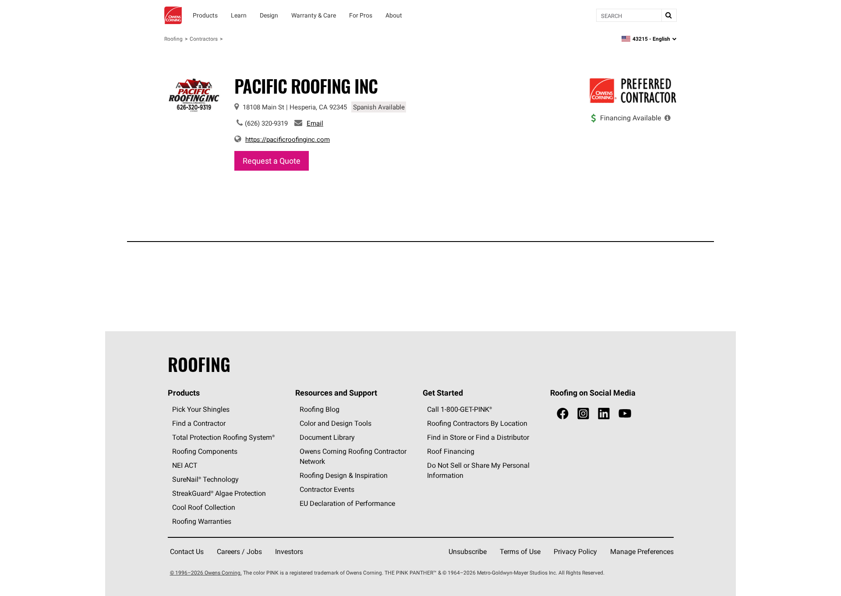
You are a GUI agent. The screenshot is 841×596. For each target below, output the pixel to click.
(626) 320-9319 (266, 123)
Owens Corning (173, 15)
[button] (667, 117)
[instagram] (583, 413)
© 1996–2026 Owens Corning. (206, 572)
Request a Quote (271, 161)
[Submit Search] (669, 15)
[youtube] (625, 414)
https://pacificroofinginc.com (287, 139)
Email (315, 123)
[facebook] (562, 413)
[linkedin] (604, 413)
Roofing (173, 38)
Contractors (204, 38)
